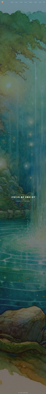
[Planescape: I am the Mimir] (2, 2)
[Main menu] (44, 2)
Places (22, 194)
